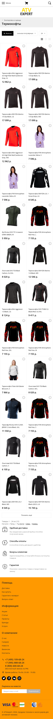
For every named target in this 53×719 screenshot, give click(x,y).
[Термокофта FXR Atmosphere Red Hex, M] (39, 331)
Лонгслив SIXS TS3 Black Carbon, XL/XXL (11, 272)
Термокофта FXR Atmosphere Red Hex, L (39, 233)
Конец (35, 524)
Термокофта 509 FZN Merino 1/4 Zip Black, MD (39, 115)
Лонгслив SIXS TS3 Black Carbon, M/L (37, 387)
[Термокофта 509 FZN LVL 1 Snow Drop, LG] (39, 177)
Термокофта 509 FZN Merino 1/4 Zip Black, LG (12, 115)
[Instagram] (19, 678)
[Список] (45, 39)
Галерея (5, 642)
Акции (4, 611)
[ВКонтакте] (14, 678)
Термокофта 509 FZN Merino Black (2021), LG (39, 503)
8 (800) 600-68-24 (14, 665)
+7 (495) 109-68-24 (14, 659)
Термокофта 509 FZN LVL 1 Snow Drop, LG (38, 195)
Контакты (6, 653)
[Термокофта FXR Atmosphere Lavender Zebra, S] (39, 136)
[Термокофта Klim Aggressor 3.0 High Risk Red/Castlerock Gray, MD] (13, 136)
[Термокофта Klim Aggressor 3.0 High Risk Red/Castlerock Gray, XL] (13, 57)
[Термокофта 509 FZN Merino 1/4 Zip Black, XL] (39, 57)
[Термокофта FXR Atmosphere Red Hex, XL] (39, 447)
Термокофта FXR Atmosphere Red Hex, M (39, 349)
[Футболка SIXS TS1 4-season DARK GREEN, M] (13, 216)
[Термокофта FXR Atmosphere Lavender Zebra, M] (13, 177)
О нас (4, 638)
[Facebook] (9, 678)
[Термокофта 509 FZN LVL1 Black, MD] (13, 485)
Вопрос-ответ (7, 599)
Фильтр (9, 33)
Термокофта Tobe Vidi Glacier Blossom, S (13, 387)
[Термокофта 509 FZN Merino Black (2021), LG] (39, 485)
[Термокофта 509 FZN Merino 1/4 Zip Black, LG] (13, 98)
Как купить (6, 592)
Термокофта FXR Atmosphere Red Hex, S (39, 426)
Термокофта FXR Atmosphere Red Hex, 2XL (13, 349)
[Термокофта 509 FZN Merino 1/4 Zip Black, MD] (39, 98)
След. (28, 524)
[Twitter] (4, 678)
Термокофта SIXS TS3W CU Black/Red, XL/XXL (38, 310)
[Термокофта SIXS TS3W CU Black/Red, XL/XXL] (39, 293)
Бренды (5, 622)
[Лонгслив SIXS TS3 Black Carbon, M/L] (39, 370)
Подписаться (33, 691)
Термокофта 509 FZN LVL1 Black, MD (12, 503)
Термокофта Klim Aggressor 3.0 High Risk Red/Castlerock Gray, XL (12, 75)
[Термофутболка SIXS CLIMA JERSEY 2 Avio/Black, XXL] (13, 408)
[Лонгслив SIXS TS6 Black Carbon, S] (13, 447)
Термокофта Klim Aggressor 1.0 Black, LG (12, 310)
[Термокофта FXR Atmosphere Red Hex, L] (39, 216)
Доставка (6, 588)
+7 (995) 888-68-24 (14, 662)
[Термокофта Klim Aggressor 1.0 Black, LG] (13, 293)
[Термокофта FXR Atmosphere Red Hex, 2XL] (13, 331)
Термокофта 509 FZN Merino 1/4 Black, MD (39, 272)
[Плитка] (42, 39)
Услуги (5, 626)
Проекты (5, 619)
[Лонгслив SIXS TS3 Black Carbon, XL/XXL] (13, 254)
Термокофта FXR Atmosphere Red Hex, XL (39, 464)
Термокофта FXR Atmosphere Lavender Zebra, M (13, 195)
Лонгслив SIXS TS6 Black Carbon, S (11, 464)
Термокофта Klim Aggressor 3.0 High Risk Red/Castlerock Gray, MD (12, 155)
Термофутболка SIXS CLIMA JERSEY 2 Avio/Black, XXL (12, 426)
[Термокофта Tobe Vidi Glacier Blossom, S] (13, 370)
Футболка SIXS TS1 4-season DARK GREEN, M (12, 233)
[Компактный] (49, 39)
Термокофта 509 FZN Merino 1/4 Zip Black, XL (39, 74)
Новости (5, 645)
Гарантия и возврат (10, 595)
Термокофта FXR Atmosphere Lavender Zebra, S (39, 154)
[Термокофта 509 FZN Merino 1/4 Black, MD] (39, 254)
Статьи (5, 615)
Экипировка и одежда (12, 20)
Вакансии (6, 649)
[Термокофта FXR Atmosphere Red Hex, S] (39, 408)
